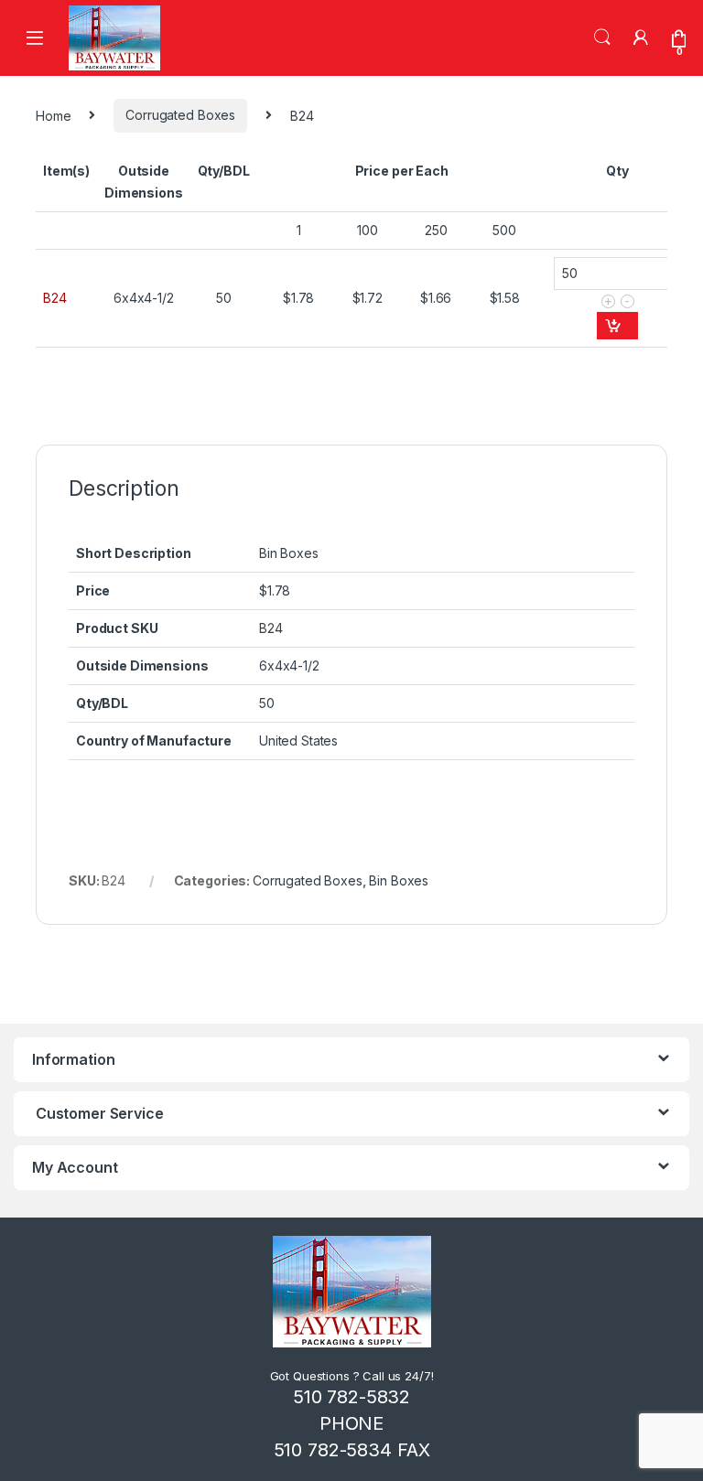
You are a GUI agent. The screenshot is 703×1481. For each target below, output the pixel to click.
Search (602, 37)
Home (53, 115)
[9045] (617, 325)
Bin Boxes (398, 880)
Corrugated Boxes (180, 115)
